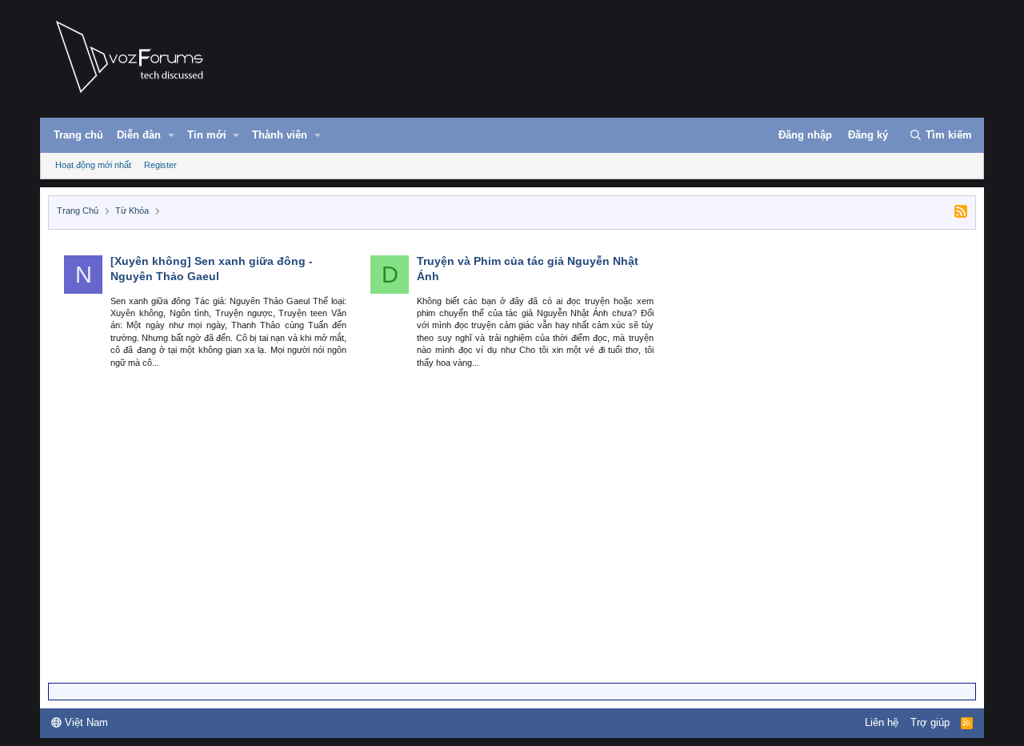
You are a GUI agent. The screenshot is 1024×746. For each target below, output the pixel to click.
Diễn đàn (139, 135)
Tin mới (206, 135)
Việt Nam (85, 722)
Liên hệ (881, 722)
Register (160, 165)
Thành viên (279, 135)
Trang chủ (78, 135)
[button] (171, 135)
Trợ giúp (930, 722)
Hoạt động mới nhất (93, 165)
